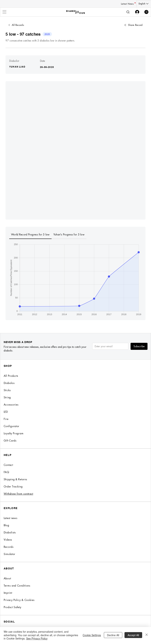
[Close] (146, 635)
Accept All (133, 635)
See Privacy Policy (37, 638)
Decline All (113, 635)
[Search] (128, 12)
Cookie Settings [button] (92, 635)
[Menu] (4, 11)
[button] (146, 12)
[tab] (30, 234)
